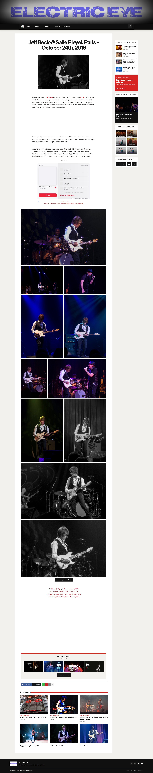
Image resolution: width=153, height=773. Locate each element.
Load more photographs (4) (63, 580)
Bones (82, 97)
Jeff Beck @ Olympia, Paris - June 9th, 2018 (33, 717)
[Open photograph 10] (63, 491)
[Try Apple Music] (63, 201)
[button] (130, 26)
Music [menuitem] (47, 26)
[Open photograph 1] (63, 237)
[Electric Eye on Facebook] (118, 164)
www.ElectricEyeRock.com (26, 770)
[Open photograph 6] (34, 378)
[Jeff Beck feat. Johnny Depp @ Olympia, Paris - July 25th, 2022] (94, 704)
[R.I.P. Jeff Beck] (94, 733)
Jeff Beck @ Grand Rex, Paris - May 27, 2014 (63, 717)
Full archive (133, 94)
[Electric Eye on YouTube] (129, 164)
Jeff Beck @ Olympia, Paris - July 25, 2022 (64, 589)
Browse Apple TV (63, 675)
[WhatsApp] (43, 684)
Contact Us (140, 770)
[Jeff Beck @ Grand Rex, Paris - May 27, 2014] (64, 704)
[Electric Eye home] (22, 27)
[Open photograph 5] (85, 326)
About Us (133, 770)
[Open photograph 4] (42, 326)
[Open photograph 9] (85, 430)
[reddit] (138, 763)
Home (127, 770)
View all (134, 42)
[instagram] (135, 763)
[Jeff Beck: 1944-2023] (64, 733)
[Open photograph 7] (77, 378)
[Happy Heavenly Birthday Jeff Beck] (34, 733)
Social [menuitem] (37, 26)
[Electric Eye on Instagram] (123, 164)
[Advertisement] (68, 121)
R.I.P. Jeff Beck (84, 746)
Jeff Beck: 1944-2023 (56, 746)
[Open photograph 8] (42, 430)
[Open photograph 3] (85, 280)
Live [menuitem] (28, 26)
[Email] (49, 684)
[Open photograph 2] (42, 280)
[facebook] (131, 763)
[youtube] (142, 763)
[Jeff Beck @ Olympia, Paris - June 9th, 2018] (34, 704)
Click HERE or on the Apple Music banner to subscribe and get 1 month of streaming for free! (63, 203)
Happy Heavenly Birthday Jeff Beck (31, 746)
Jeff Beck (49, 97)
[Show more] (52, 684)
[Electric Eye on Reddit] (134, 164)
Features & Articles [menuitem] (62, 26)
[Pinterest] (46, 684)
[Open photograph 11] (63, 548)
